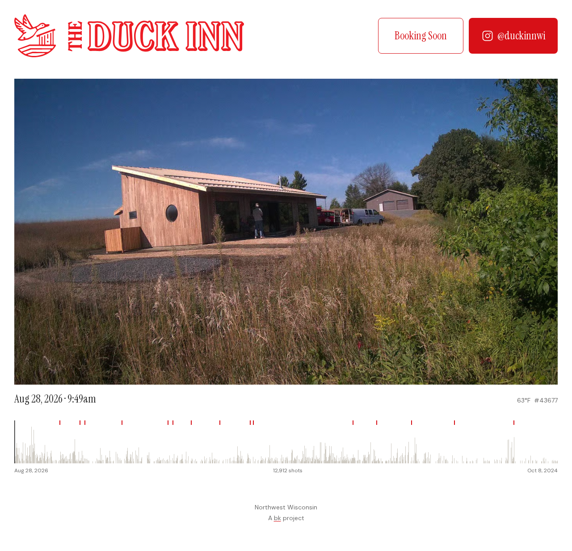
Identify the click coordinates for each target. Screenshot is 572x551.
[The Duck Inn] (129, 35)
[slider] (286, 441)
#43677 (546, 400)
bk (277, 518)
